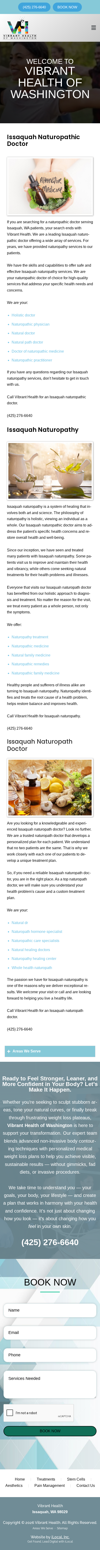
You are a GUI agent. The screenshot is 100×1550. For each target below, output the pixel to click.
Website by (50, 1537)
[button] (94, 27)
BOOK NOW (50, 1431)
